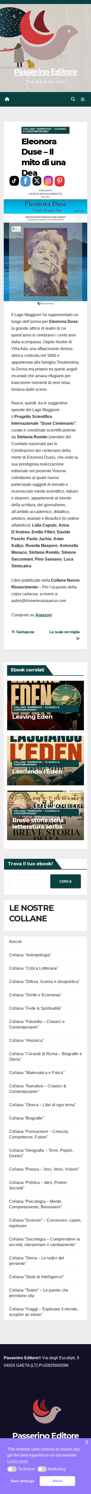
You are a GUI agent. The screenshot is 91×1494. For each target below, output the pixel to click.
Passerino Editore (45, 71)
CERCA (65, 881)
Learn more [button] (17, 1461)
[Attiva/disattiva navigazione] (82, 99)
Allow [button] (57, 1481)
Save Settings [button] (22, 1481)
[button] (73, 99)
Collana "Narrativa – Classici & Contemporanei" (44, 130)
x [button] (86, 1441)
